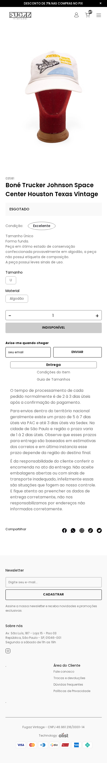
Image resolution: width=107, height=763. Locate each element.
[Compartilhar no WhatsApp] (73, 531)
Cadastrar (53, 594)
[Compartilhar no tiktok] (90, 531)
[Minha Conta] (76, 16)
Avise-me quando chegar (27, 343)
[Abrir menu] (99, 15)
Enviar (77, 352)
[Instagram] (7, 651)
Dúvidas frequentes (68, 684)
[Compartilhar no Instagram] (81, 531)
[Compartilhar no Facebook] (64, 531)
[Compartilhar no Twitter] (99, 531)
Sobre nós (14, 625)
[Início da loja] (20, 15)
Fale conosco (64, 671)
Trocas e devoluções (69, 678)
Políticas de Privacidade (72, 691)
